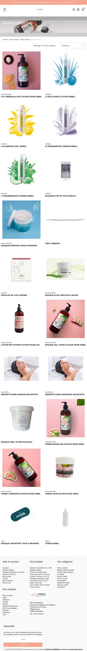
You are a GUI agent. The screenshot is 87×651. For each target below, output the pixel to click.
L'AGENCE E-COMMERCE (52, 649)
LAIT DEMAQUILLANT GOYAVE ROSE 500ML (21, 97)
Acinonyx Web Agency (76, 649)
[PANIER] (82, 10)
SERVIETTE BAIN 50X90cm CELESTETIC (19, 394)
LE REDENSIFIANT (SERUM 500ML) (61, 146)
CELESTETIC (5, 392)
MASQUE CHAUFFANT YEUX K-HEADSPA (20, 543)
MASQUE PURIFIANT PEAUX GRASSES (19, 246)
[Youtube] (44, 617)
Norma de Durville (6, 94)
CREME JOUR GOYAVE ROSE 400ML (62, 494)
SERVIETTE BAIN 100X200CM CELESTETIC (64, 394)
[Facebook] (32, 617)
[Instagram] (38, 617)
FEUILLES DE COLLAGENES (14, 295)
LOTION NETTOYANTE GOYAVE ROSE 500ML (21, 345)
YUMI (2, 541)
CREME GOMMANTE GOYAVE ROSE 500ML (21, 494)
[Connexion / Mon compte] (78, 9)
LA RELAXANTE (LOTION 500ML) (60, 97)
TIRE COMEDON (52, 243)
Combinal (4, 293)
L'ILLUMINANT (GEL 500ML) (13, 146)
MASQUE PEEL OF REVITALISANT (16, 442)
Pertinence (73, 45)
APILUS (47, 541)
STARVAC (48, 94)
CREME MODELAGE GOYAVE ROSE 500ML (64, 444)
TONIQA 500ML (52, 543)
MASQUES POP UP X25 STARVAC (60, 196)
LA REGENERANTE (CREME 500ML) (17, 196)
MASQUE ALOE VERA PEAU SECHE (61, 295)
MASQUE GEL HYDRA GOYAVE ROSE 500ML (65, 345)
